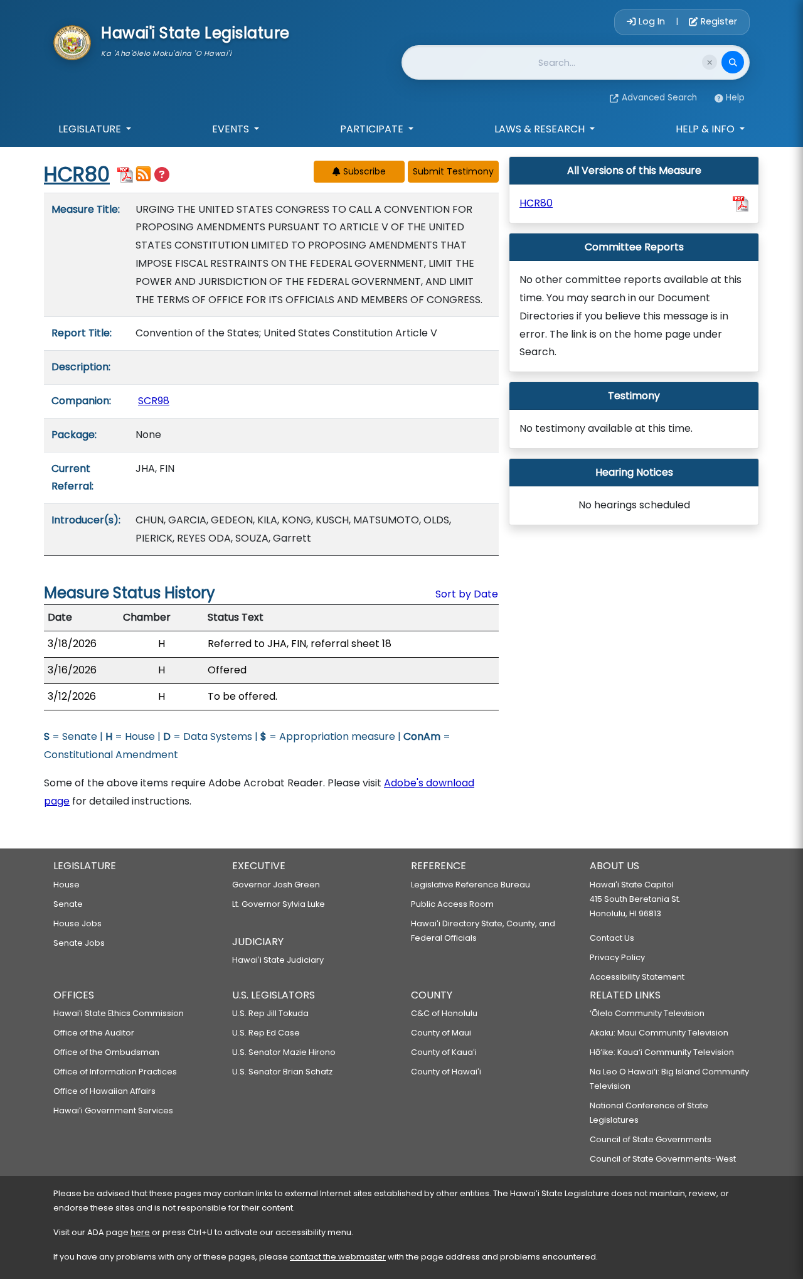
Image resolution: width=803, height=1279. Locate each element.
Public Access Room (452, 904)
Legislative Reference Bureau (470, 884)
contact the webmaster (338, 1256)
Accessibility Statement (637, 976)
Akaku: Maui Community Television (659, 1032)
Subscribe (363, 171)
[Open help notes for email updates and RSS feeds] (162, 174)
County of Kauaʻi (444, 1052)
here (140, 1232)
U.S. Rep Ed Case (266, 1032)
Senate (68, 904)
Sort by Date (466, 594)
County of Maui (441, 1032)
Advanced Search (659, 98)
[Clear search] (709, 62)
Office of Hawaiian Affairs (104, 1091)
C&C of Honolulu (444, 1013)
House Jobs (77, 923)
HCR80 (77, 174)
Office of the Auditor (93, 1032)
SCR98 (153, 400)
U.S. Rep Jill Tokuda (270, 1013)
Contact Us (612, 938)
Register (717, 21)
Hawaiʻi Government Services (113, 1110)
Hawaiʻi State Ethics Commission (118, 1013)
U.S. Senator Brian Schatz (282, 1071)
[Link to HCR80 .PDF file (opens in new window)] (740, 204)
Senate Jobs (79, 943)
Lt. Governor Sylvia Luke (278, 904)
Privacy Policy (617, 957)
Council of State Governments (650, 1139)
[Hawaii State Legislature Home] (72, 41)
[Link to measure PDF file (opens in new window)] (125, 173)
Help (735, 98)
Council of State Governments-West (663, 1158)
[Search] (732, 62)
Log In (651, 21)
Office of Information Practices (115, 1071)
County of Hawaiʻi (446, 1071)
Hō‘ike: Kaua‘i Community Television (662, 1052)
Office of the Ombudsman (106, 1052)
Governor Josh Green (276, 884)
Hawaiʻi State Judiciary (278, 960)
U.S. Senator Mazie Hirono (284, 1052)
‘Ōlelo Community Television (647, 1013)
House (66, 884)
